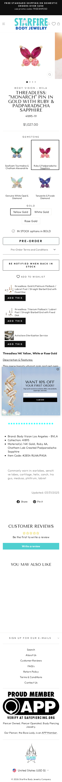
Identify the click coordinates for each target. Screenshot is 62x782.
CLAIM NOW (40, 400)
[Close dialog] (58, 369)
